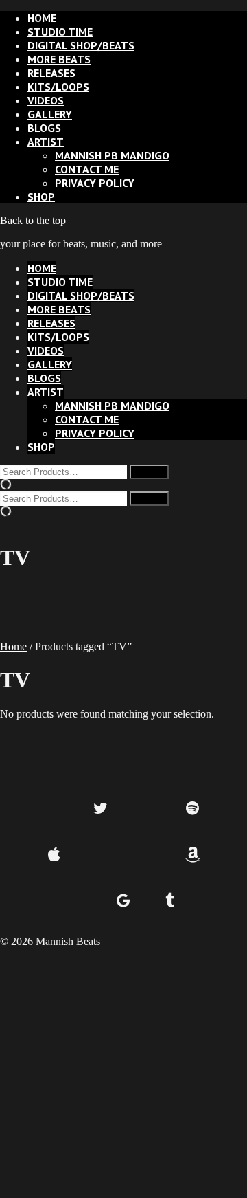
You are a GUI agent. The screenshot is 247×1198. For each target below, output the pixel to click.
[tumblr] (169, 901)
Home (13, 646)
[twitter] (100, 809)
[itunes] (146, 855)
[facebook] (54, 809)
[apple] (54, 855)
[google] (123, 901)
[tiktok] (100, 855)
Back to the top (33, 220)
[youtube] (77, 901)
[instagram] (146, 809)
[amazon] (192, 855)
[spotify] (192, 809)
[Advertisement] (123, 1071)
